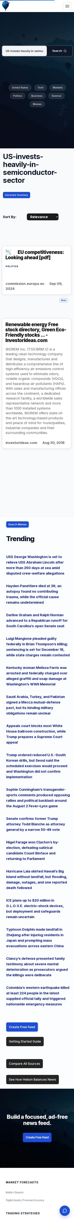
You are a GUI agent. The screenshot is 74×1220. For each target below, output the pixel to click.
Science (56, 95)
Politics (17, 95)
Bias (63, 300)
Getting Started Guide (25, 1041)
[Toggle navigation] (67, 6)
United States (20, 87)
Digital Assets (14, 1200)
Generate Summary (16, 194)
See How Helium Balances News (32, 1079)
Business (36, 95)
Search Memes (17, 524)
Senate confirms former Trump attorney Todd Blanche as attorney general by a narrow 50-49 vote (35, 824)
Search (57, 50)
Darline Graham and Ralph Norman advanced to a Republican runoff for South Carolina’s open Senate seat (37, 620)
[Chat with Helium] (65, 1211)
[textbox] (24, 51)
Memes (37, 104)
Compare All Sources (24, 1063)
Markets (58, 87)
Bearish (19, 1192)
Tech (41, 87)
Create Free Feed (22, 1027)
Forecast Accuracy (33, 1200)
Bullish (10, 1192)
